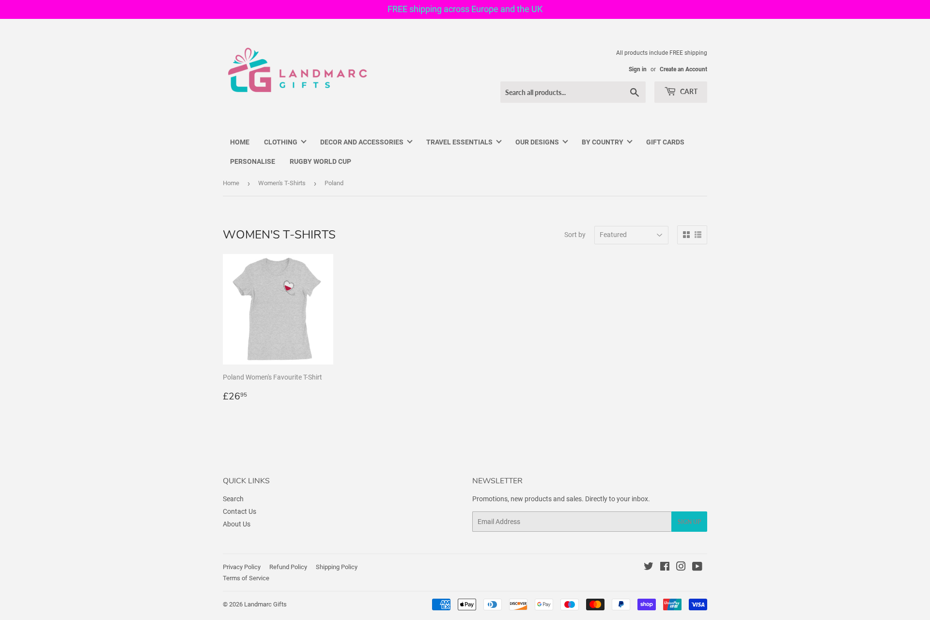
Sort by (575, 234)
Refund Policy (288, 567)
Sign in (638, 69)
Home (231, 183)
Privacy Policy (242, 567)
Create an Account (683, 69)
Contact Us (239, 511)
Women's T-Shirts (282, 183)
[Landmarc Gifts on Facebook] (665, 568)
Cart (688, 91)
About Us (236, 524)
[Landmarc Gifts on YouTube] (697, 568)
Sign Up (689, 521)
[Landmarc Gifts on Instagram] (681, 568)
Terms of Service (246, 578)
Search (233, 499)
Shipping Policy (336, 567)
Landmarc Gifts (265, 604)
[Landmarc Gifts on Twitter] (648, 568)
